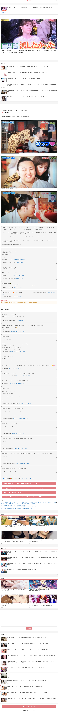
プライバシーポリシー (31, 710)
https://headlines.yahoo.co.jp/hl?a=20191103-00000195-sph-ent (11, 244)
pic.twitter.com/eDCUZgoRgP (28, 284)
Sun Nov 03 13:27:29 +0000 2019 (15, 368)
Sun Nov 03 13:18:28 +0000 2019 (22, 463)
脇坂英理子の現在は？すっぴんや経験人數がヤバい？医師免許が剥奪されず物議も (18, 503)
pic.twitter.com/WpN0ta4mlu (19, 275)
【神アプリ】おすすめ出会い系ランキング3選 (12, 492)
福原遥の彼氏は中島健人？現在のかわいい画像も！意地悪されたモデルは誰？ (17, 508)
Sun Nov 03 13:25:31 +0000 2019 (28, 411)
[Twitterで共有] (1, 12)
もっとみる (56, 574)
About (24, 710)
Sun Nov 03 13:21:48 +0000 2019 (20, 441)
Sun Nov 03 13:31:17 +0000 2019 (17, 331)
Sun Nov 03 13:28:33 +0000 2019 (24, 360)
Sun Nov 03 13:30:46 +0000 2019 (21, 339)
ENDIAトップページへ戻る (29, 706)
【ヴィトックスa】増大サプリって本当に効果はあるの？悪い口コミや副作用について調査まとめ (23, 496)
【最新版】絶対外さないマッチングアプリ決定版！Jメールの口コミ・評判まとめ (20, 483)
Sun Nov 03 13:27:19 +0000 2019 (23, 375)
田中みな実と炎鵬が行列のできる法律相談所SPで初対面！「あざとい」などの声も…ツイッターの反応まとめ (31, 7)
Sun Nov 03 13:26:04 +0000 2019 (27, 396)
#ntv (6, 318)
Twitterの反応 (6, 112)
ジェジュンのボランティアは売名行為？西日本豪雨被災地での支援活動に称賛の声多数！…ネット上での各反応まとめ (25, 506)
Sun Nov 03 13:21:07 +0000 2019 (20, 448)
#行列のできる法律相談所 (16, 284)
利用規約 (26, 710)
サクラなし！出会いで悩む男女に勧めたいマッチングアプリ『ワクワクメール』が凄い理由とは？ (23, 488)
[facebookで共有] (3, 12)
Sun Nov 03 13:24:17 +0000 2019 (20, 426)
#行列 (3, 318)
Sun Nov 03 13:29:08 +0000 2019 (17, 351)
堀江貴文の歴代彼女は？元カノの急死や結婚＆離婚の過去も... (14, 505)
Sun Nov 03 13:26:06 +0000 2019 (17, 383)
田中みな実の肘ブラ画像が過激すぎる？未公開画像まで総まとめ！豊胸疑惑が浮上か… (19, 302)
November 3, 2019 (19, 262)
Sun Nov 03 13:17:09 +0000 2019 (23, 471)
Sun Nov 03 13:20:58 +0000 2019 (22, 456)
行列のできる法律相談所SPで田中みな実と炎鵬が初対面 (15, 110)
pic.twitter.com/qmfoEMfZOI (20, 259)
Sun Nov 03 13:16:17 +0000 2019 (27, 478)
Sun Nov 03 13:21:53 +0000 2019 (18, 433)
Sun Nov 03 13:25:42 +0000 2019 (25, 403)
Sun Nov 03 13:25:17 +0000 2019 (20, 418)
